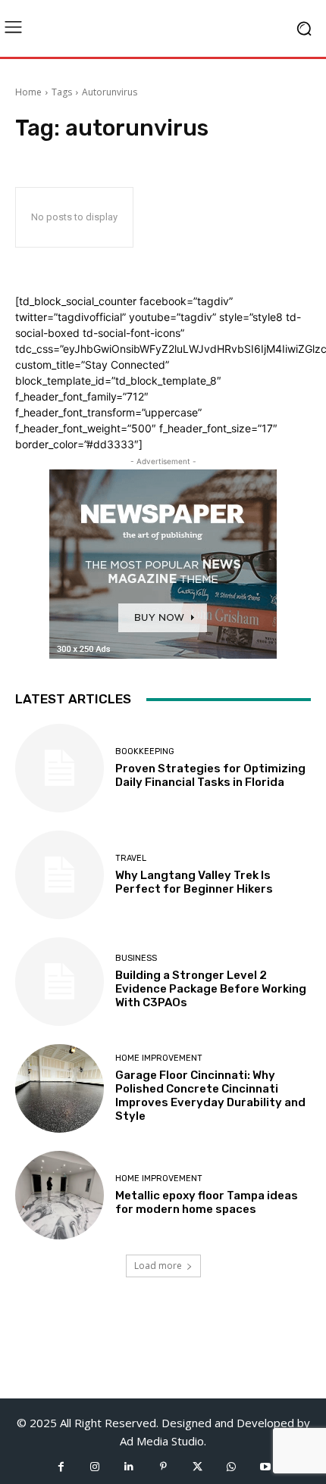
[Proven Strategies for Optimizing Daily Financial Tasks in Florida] (59, 768)
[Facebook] (61, 1467)
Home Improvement (158, 1058)
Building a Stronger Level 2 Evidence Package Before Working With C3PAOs (210, 988)
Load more (158, 1265)
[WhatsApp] (231, 1467)
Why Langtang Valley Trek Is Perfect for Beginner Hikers (194, 882)
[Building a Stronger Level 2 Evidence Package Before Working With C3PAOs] (59, 981)
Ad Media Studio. (163, 1440)
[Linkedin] (129, 1467)
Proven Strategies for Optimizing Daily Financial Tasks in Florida (210, 775)
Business (136, 958)
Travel (130, 858)
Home (28, 92)
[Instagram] (95, 1467)
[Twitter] (197, 1467)
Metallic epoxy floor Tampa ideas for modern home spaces (206, 1202)
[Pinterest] (163, 1467)
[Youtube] (265, 1467)
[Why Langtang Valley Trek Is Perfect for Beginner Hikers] (59, 875)
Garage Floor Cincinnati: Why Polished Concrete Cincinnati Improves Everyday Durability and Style (210, 1095)
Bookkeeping (144, 751)
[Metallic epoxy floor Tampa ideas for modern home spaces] (59, 1195)
